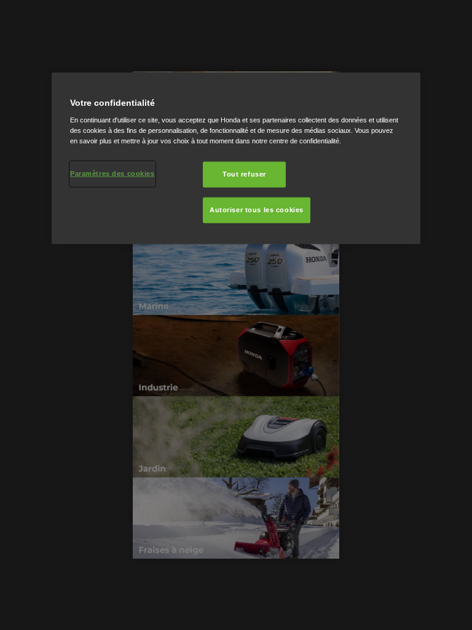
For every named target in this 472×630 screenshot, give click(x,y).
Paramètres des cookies (112, 173)
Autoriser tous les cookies (257, 209)
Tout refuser (244, 174)
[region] (236, 158)
